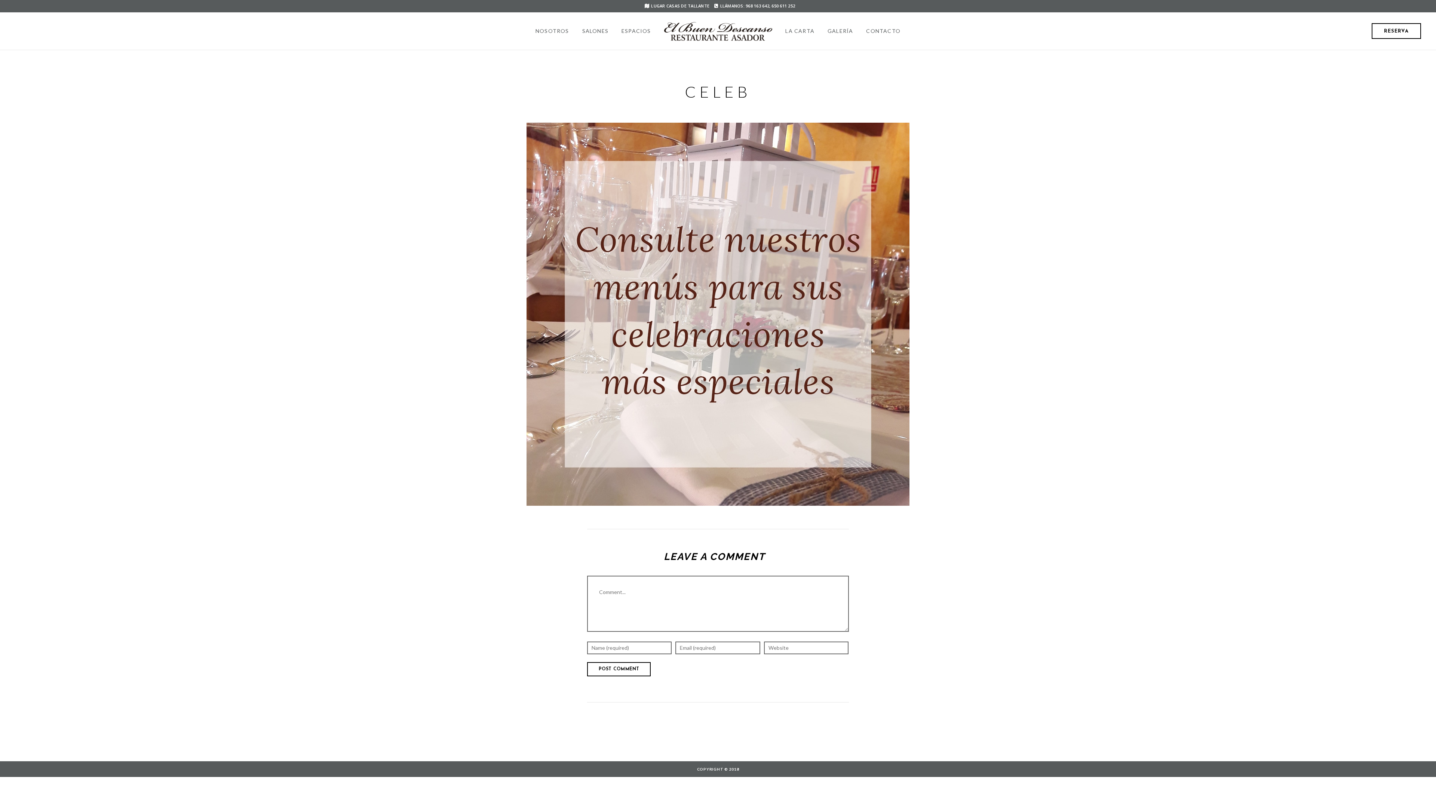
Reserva (1396, 31)
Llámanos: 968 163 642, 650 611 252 (757, 6)
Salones (595, 31)
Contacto (883, 31)
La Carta (799, 31)
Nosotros (552, 31)
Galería (840, 31)
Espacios (636, 31)
